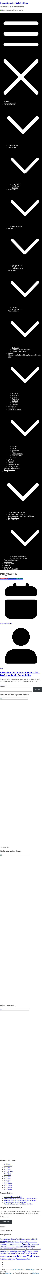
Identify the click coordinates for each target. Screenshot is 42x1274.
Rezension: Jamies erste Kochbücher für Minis (18, 1204)
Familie (3, 1244)
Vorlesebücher (12, 406)
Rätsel (22, 1253)
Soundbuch (15, 186)
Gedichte (14, 397)
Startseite (6, 101)
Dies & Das (7, 471)
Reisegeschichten (17, 309)
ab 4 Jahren (7, 1175)
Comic (10, 459)
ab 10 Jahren (4, 579)
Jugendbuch (11, 408)
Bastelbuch (15, 395)
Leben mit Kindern (17, 269)
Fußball (14, 448)
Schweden (28, 1253)
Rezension (19, 579)
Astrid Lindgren (21, 1239)
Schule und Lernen (17, 265)
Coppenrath (10, 1242)
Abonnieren (6, 1222)
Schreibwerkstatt (9, 563)
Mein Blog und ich (10, 103)
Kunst (13, 452)
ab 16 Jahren (8, 1189)
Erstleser (14, 307)
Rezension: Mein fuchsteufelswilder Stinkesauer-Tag (20, 1200)
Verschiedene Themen (14, 410)
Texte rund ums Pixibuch (19, 558)
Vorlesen (32, 1255)
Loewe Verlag (36, 1249)
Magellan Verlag (8, 1251)
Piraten (13, 1253)
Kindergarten (29, 1249)
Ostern (14, 457)
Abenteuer (4, 1239)
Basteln (28, 1239)
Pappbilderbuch (5, 1253)
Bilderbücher (12, 147)
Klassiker (11, 353)
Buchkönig (15, 348)
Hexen (7, 1247)
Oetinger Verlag (31, 1251)
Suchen (2, 686)
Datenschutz (8, 565)
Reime (18, 1253)
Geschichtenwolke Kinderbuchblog (14, 3)
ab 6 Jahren (7, 1176)
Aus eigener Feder (9, 470)
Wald (38, 1256)
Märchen (19, 1251)
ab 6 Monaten (8, 1166)
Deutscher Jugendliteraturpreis (21, 349)
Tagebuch (15, 404)
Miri (1, 668)
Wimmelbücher (16, 184)
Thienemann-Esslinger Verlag (8, 1256)
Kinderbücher (12, 270)
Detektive (17, 1242)
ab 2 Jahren (7, 1169)
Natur (23, 1251)
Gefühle (3, 1247)
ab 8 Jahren (7, 1180)
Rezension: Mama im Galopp (13, 1197)
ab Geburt (7, 1164)
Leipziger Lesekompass (19, 351)
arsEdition (12, 1239)
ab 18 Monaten (8, 1171)
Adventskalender (17, 226)
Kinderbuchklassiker (27, 1247)
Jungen (18, 1247)
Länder (2, 1251)
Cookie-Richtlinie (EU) (11, 569)
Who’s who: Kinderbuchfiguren (17, 514)
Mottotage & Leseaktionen (12, 468)
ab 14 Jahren (8, 1187)
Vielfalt (24, 1256)
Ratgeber (14, 267)
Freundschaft (28, 1244)
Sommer (34, 1253)
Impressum (7, 567)
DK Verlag (23, 1242)
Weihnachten (12, 189)
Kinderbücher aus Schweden (18, 1249)
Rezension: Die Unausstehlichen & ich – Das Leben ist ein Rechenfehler (20, 674)
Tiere (19, 1256)
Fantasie (8, 1244)
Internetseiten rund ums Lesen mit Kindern (21, 516)
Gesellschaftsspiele (13, 464)
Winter (28, 1259)
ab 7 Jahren (7, 1178)
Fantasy (12, 1244)
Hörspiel (10, 463)
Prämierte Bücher (13, 311)
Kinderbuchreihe (6, 1249)
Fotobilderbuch (18, 1244)
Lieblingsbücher (13, 145)
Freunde (14, 446)
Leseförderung (8, 562)
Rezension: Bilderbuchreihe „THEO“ (15, 1202)
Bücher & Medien (9, 105)
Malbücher (15, 402)
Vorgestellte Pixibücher (19, 556)
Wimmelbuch (21, 1259)
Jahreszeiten (15, 450)
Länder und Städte (17, 454)
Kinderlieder (15, 399)
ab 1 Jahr (6, 1167)
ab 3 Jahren (7, 1173)
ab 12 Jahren (8, 1185)
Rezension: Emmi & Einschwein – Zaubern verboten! (20, 1198)
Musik (15, 1251)
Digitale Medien (13, 466)
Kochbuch (15, 401)
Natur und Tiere (16, 455)
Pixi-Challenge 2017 (14, 519)
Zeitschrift (11, 461)
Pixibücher (15, 188)
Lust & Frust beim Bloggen (16, 512)
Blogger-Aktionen (13, 518)
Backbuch (15, 393)
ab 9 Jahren (7, 1182)
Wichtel (13, 1259)
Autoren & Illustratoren (11, 560)
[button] (23, 144)
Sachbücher (11, 228)
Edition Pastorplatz (31, 1242)
